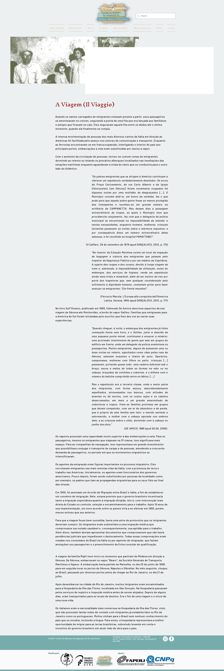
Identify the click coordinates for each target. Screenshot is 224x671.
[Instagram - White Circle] (165, 638)
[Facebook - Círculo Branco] (171, 638)
